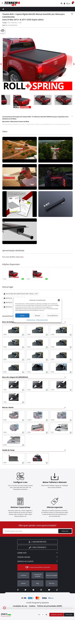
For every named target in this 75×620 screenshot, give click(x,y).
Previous (1, 64)
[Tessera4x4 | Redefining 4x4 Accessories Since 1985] (19, 150)
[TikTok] (57, 590)
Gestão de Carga (8, 450)
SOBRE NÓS (22, 553)
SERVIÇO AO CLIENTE (25, 561)
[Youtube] (49, 590)
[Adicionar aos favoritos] (72, 14)
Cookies (32, 606)
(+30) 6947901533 (39, 542)
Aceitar (22, 315)
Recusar (37, 315)
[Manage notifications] (4, 607)
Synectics (45, 603)
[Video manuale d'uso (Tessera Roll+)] (19, 204)
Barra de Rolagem (9, 322)
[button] (59, 300)
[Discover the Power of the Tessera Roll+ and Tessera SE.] (19, 177)
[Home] (3, 9)
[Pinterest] (33, 590)
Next (74, 64)
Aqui (21, 257)
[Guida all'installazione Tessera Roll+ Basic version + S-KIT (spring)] (55, 204)
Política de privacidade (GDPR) (49, 606)
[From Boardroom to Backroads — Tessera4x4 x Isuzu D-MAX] (55, 177)
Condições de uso (30, 320)
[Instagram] (41, 590)
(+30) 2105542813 (39, 547)
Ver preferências (52, 315)
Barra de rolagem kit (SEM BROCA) (15, 377)
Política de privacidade (42, 320)
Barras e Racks (7, 407)
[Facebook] (17, 590)
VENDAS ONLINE (23, 557)
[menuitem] (61, 3)
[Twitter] (25, 590)
